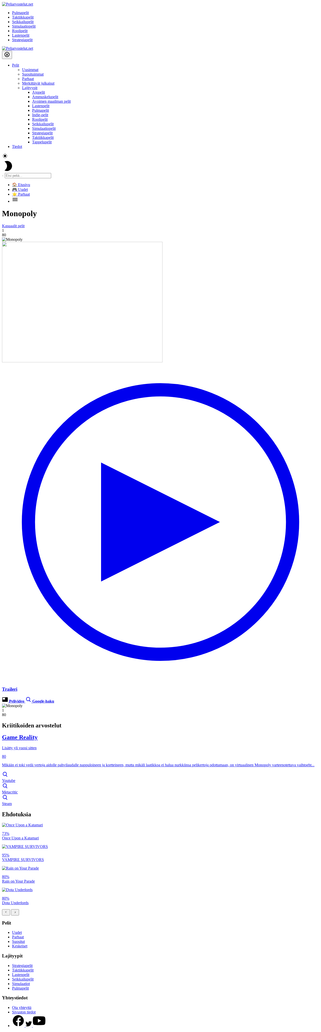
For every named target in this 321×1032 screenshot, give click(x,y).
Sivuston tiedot (24, 1012)
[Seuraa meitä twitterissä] (29, 1025)
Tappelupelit (42, 142)
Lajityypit (29, 88)
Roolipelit (20, 31)
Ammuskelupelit (45, 97)
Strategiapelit (22, 40)
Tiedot (17, 146)
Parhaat (28, 79)
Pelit (15, 65)
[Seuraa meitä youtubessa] (39, 1025)
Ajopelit (38, 92)
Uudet (17, 932)
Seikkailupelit (23, 22)
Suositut (18, 941)
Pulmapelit (20, 13)
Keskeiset (19, 946)
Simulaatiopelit (24, 26)
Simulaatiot (21, 984)
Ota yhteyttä (21, 1007)
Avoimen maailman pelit (51, 101)
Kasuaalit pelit (13, 226)
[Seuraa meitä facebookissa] (19, 1025)
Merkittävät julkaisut (38, 83)
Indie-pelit (40, 115)
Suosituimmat (33, 74)
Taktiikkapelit (23, 17)
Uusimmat (30, 70)
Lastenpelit (20, 35)
